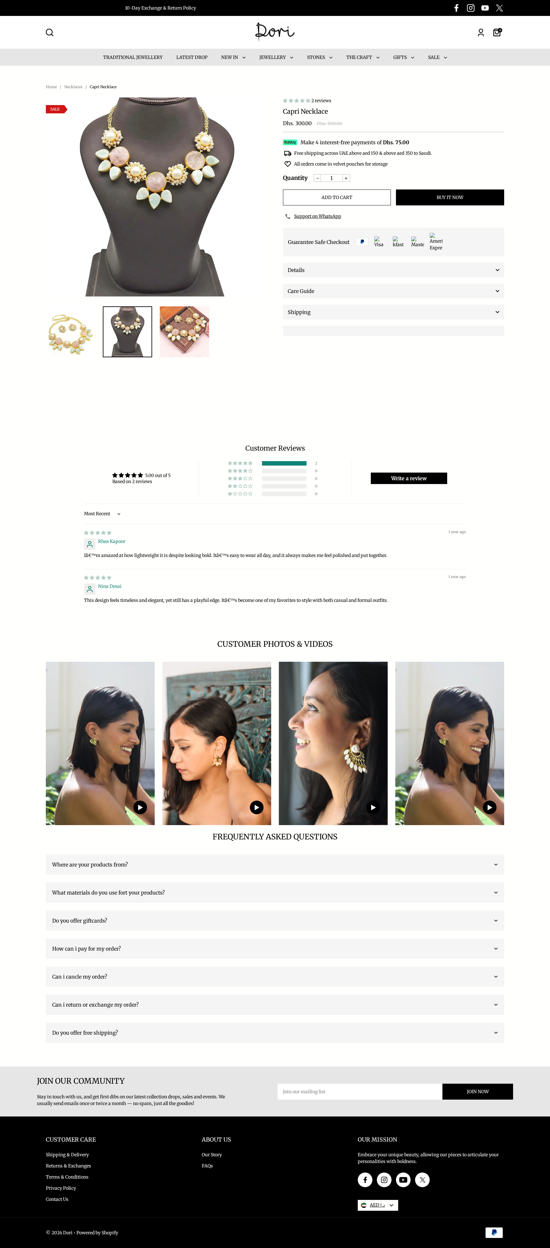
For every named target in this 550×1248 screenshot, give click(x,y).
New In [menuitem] (230, 57)
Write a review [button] (409, 478)
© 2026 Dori (59, 1233)
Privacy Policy (61, 1188)
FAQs (207, 1166)
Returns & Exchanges (68, 1166)
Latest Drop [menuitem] (192, 57)
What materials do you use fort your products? (108, 892)
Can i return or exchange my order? (95, 1005)
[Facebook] (456, 8)
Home (51, 86)
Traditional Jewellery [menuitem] (133, 57)
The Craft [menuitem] (359, 57)
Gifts (400, 57)
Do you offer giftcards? (79, 920)
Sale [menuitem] (434, 57)
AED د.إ (377, 1205)
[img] (97, 533)
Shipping (299, 312)
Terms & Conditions (67, 1177)
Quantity (295, 178)
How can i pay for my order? (86, 948)
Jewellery (273, 57)
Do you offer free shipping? (85, 1033)
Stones (316, 57)
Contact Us (57, 1199)
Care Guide (301, 291)
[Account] (481, 32)
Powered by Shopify (97, 1233)
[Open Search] (49, 32)
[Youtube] (485, 8)
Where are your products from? (90, 864)
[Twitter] (499, 8)
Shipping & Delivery (67, 1155)
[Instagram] (471, 8)
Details (296, 270)
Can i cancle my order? (79, 976)
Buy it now (450, 197)
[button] (297, 100)
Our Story (212, 1155)
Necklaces (73, 86)
